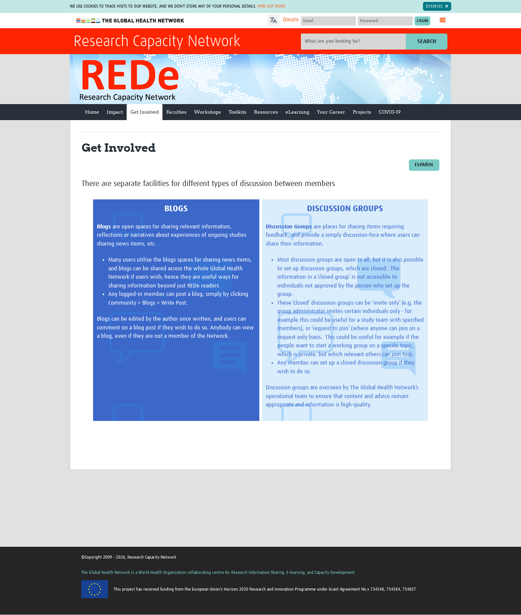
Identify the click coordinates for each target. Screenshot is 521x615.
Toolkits (237, 112)
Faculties (176, 112)
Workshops (207, 112)
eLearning (297, 112)
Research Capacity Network (157, 42)
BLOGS (176, 209)
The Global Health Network (130, 21)
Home (92, 112)
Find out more (271, 6)
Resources (266, 112)
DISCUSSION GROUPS (345, 209)
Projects (362, 112)
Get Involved (144, 112)
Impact (115, 112)
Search (426, 41)
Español (424, 164)
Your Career (331, 112)
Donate (291, 19)
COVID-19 (389, 112)
